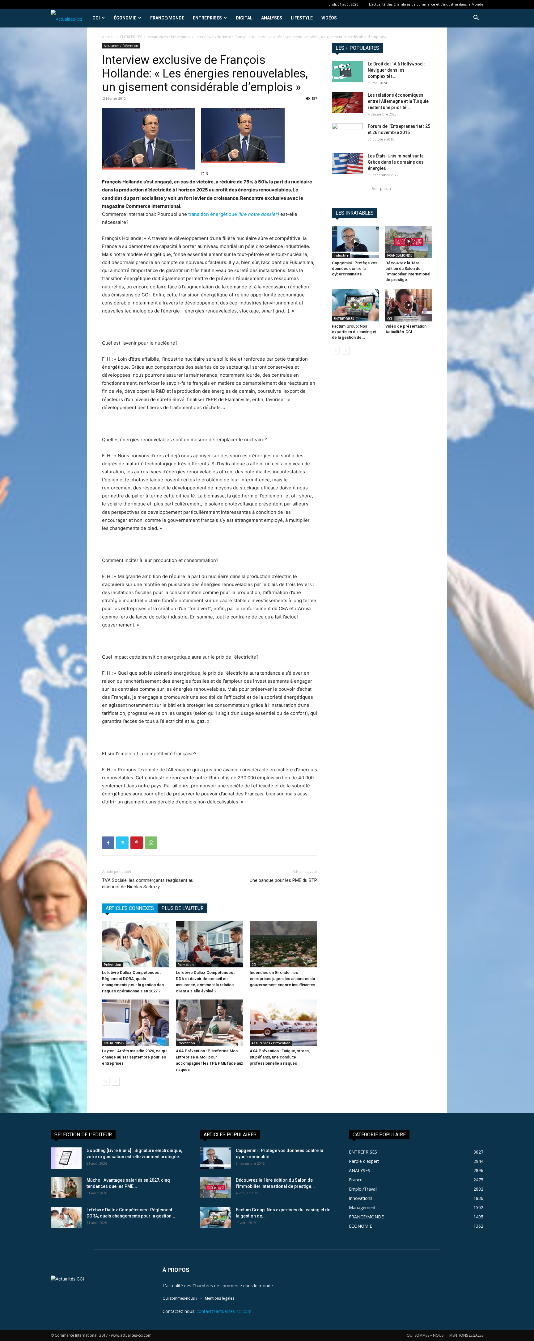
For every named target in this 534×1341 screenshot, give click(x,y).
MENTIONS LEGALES (466, 1335)
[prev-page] (106, 1082)
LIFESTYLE (302, 17)
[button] (475, 18)
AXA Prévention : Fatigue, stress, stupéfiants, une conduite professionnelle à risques (280, 1057)
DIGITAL (244, 17)
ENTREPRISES (207, 17)
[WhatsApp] (151, 842)
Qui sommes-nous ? (180, 1298)
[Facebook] (108, 842)
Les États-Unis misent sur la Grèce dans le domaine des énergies (396, 162)
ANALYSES (271, 17)
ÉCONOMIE (125, 17)
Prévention (112, 964)
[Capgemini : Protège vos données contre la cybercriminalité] (355, 242)
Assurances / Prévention (169, 37)
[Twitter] (122, 842)
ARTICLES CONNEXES (130, 908)
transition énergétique (233, 214)
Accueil (108, 37)
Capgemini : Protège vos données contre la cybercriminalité (354, 268)
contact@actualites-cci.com (224, 1311)
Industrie (341, 255)
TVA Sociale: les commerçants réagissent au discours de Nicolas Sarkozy (147, 884)
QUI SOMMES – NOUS (425, 1335)
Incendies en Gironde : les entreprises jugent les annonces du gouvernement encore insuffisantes (282, 978)
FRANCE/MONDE (167, 17)
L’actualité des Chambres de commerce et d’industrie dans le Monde (426, 4)
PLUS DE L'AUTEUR (182, 908)
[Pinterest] (136, 842)
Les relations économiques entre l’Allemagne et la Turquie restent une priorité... (398, 101)
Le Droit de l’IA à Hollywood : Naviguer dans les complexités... (396, 70)
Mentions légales (219, 1298)
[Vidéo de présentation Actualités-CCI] (408, 305)
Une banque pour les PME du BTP (283, 880)
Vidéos (329, 17)
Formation (186, 964)
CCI (96, 17)
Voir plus (380, 188)
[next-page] (116, 1082)
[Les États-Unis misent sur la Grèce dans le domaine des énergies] (347, 163)
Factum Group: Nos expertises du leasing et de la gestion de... (354, 332)
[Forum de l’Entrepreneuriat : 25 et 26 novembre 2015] (347, 134)
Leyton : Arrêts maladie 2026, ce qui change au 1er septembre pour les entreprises (134, 1057)
